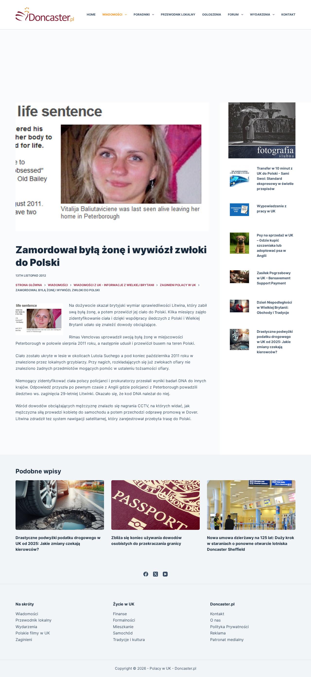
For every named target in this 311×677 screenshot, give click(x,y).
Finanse (120, 613)
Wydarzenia (260, 14)
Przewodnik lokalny (178, 14)
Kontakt (288, 14)
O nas (215, 620)
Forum (233, 14)
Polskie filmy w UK (33, 633)
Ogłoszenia (211, 14)
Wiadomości (112, 14)
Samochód (123, 633)
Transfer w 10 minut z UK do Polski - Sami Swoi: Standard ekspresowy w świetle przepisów (275, 178)
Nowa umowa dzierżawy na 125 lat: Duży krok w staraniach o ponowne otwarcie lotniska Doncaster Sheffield (250, 543)
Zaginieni (24, 639)
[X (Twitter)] (155, 574)
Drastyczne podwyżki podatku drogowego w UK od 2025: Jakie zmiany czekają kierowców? (275, 341)
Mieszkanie (123, 626)
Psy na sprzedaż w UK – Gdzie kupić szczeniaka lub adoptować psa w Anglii (275, 245)
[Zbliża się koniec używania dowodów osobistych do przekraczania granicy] (155, 505)
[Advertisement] (155, 66)
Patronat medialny (227, 639)
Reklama (218, 633)
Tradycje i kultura (129, 639)
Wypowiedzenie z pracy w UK (271, 208)
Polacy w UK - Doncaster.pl (173, 668)
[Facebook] (145, 574)
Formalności (124, 620)
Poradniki (142, 14)
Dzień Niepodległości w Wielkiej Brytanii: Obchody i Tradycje (274, 307)
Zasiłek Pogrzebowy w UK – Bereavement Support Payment (274, 278)
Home (91, 14)
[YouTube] (165, 574)
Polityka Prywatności (229, 626)
